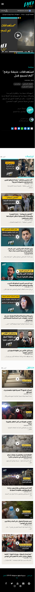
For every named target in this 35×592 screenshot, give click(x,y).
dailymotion (29, 583)
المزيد (4, 157)
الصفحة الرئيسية (30, 15)
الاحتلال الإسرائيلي (27, 84)
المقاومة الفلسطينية (27, 87)
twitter (11, 583)
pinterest (20, 586)
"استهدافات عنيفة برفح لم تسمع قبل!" (11, 15)
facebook (6, 583)
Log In (3, 10)
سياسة (22, 15)
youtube (17, 583)
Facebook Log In (23, 10)
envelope (23, 583)
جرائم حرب (17, 84)
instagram (14, 586)
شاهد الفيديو (17, 168)
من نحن (29, 575)
